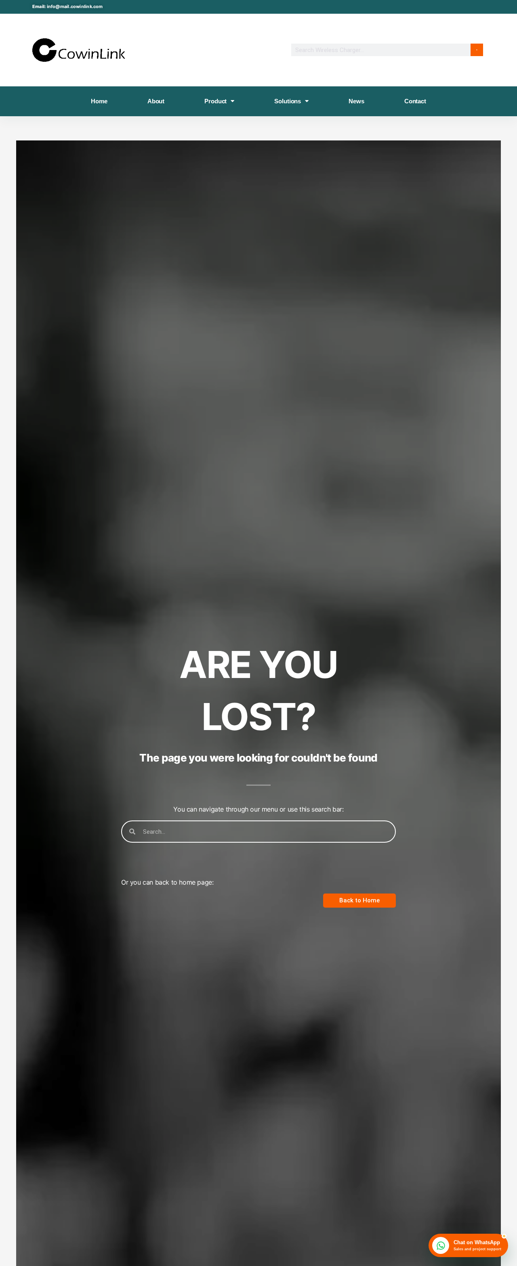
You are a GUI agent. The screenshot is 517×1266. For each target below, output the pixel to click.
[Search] (477, 50)
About (155, 101)
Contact (415, 101)
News (356, 101)
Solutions (287, 101)
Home (99, 101)
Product (215, 101)
